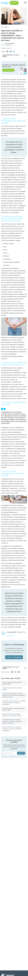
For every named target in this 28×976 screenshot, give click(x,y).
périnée (24, 508)
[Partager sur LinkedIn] (10, 51)
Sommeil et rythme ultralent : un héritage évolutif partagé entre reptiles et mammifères (13, 702)
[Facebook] (12, 672)
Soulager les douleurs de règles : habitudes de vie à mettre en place (12, 715)
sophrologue (19, 187)
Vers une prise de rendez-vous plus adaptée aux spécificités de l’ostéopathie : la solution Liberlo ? (14, 695)
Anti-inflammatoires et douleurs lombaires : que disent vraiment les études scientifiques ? (12, 721)
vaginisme (6, 285)
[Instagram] (15, 672)
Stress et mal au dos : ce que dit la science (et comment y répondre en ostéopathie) (12, 728)
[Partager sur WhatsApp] (14, 51)
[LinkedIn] (18, 672)
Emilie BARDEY (10, 43)
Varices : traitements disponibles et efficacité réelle (12, 683)
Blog (2, 27)
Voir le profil (10, 635)
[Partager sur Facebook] (7, 51)
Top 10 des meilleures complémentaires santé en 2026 (13, 709)
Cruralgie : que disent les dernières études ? (12, 689)
